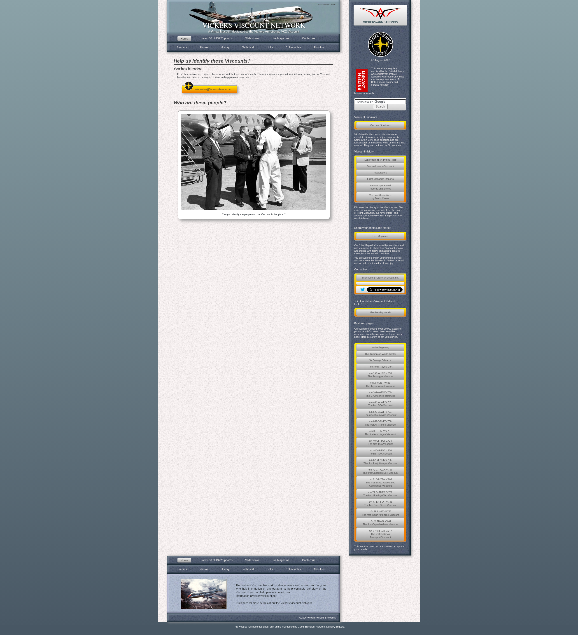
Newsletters (380, 172)
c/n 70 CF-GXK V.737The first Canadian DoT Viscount (380, 471)
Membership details (380, 312)
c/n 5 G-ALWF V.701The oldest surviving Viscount (380, 413)
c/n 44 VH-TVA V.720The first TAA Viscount (380, 452)
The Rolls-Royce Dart (380, 366)
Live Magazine (380, 236)
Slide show (252, 38)
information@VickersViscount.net (380, 277)
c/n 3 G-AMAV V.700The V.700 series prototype (380, 394)
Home (184, 38)
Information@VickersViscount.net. (256, 596)
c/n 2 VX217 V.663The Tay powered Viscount (380, 384)
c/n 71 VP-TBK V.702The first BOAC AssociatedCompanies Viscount (380, 482)
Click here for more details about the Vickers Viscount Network (274, 603)
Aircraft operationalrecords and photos (380, 187)
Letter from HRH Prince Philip (380, 159)
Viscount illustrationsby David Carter (380, 197)
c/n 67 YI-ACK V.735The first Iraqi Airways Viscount (380, 461)
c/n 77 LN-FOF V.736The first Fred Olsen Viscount (380, 503)
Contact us (308, 38)
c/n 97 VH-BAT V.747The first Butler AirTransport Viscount (380, 534)
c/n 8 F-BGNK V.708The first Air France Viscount (380, 423)
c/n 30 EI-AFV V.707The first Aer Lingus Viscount (380, 433)
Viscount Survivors (380, 125)
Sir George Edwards (380, 360)
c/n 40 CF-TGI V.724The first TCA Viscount (380, 442)
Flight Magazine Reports (380, 179)
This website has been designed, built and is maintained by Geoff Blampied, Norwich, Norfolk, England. (289, 626)
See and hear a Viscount (380, 166)
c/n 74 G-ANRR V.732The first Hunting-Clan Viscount (380, 494)
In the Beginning (380, 347)
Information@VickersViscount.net (213, 89)
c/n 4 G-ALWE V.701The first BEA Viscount (380, 404)
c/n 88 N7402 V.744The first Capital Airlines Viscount (380, 523)
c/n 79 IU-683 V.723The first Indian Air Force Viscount (380, 513)
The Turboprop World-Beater (380, 354)
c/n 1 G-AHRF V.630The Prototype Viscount (380, 375)
